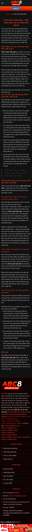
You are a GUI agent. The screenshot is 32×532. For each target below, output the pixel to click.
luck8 (28, 416)
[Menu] (2, 3)
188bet (23, 414)
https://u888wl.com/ (8, 522)
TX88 (8, 419)
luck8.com (14, 419)
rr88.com (12, 414)
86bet (3, 419)
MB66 (17, 421)
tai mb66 (21, 412)
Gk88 (18, 414)
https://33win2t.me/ (8, 421)
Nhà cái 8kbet (16, 416)
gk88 (18, 522)
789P (9, 416)
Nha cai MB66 (12, 412)
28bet (24, 416)
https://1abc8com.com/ (17, 496)
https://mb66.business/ (9, 423)
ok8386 (4, 416)
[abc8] (16, 3)
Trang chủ (9, 14)
